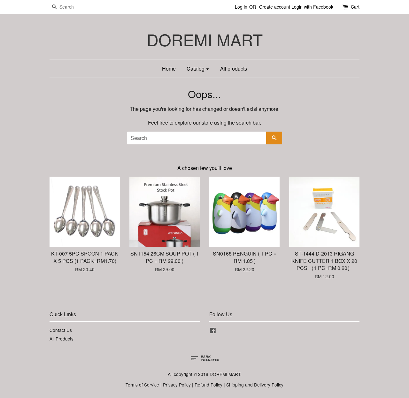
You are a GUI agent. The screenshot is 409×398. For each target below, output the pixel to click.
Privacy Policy (177, 384)
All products (233, 68)
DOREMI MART (205, 39)
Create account (274, 7)
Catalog (196, 68)
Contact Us (61, 330)
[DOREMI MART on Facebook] (212, 331)
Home (169, 68)
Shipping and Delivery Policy (254, 384)
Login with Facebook (312, 7)
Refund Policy (208, 384)
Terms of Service (142, 384)
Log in (241, 7)
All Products (61, 338)
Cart (355, 7)
